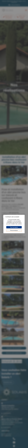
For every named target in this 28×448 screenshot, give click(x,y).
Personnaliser (14, 230)
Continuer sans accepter (12, 217)
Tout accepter (14, 227)
